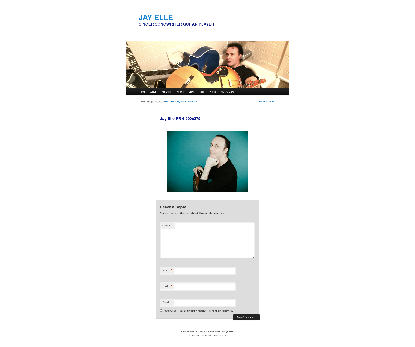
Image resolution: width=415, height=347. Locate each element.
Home (142, 91)
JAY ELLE (156, 17)
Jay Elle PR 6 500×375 (187, 101)
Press (201, 91)
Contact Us (201, 331)
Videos (212, 91)
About (153, 91)
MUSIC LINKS (228, 91)
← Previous (261, 101)
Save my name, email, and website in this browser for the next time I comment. (198, 310)
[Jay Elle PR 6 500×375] (207, 161)
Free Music (166, 91)
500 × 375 (169, 101)
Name (167, 270)
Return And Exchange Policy (221, 331)
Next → (272, 101)
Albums (180, 91)
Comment (167, 225)
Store (191, 91)
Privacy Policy (187, 331)
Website (166, 301)
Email (167, 286)
